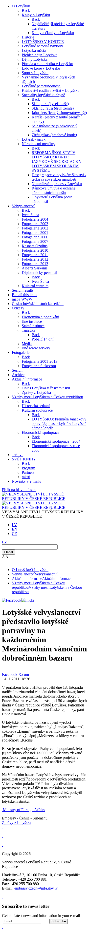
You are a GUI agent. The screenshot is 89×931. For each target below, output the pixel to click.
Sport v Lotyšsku (35, 73)
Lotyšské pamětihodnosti (41, 86)
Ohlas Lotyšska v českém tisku (46, 388)
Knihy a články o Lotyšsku (53, 33)
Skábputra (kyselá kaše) (50, 104)
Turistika (28, 330)
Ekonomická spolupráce (40, 432)
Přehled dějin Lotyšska (39, 55)
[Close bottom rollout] (2, 896)
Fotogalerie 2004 (35, 219)
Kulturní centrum (35, 286)
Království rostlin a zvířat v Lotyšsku (50, 90)
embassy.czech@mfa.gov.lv (36, 888)
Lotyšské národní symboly (42, 46)
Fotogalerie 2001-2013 (39, 361)
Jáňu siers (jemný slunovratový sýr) (59, 113)
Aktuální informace (27, 379)
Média (27, 344)
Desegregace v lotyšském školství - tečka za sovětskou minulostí (59, 177)
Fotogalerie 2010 (35, 250)
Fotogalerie (20, 352)
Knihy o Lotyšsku (36, 15)
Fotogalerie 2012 (35, 259)
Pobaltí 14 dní (42, 339)
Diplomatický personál (39, 272)
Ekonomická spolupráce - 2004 (56, 441)
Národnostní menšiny (38, 144)
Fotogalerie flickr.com (39, 366)
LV (14, 525)
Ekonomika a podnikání (40, 317)
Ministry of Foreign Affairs (24, 810)
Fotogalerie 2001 (35, 232)
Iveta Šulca (40, 281)
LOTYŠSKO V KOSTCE (43, 41)
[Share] (6, 670)
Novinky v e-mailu (26, 481)
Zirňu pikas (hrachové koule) (54, 135)
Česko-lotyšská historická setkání (38, 304)
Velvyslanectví (23, 206)
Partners (28, 472)
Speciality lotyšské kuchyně (43, 95)
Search (17, 370)
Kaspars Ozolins (34, 246)
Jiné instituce (32, 321)
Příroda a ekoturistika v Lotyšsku (47, 64)
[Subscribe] (4, 670)
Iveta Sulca (30, 215)
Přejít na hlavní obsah (19, 490)
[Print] (2, 670)
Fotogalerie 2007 (35, 241)
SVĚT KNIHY (24, 459)
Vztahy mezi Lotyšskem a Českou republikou (47, 397)
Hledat (8, 552)
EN (14, 529)
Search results (22, 290)
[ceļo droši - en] (2, 836)
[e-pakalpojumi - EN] (2, 827)
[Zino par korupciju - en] (2, 845)
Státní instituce (33, 326)
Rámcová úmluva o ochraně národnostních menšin (53, 190)
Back (26, 10)
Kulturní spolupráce (37, 410)
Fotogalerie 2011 (35, 255)
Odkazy (18, 308)
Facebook (9, 674)
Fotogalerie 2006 (35, 237)
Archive (18, 375)
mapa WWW (22, 299)
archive (17, 455)
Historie (28, 37)
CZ (14, 534)
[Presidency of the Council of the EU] (2, 849)
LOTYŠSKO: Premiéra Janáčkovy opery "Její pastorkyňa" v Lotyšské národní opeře (59, 423)
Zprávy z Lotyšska (36, 392)
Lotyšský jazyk (33, 139)
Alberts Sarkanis (34, 268)
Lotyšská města (34, 50)
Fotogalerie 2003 (35, 224)
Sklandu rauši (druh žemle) (53, 108)
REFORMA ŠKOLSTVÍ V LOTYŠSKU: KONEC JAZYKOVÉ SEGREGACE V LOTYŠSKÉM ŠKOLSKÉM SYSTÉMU (57, 161)
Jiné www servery (36, 348)
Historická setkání (36, 406)
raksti (26, 477)
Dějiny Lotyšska (34, 59)
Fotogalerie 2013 (35, 264)
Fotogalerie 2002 (35, 228)
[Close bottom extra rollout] (2, 927)
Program (28, 468)
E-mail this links (24, 295)
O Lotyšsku (21, 6)
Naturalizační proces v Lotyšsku (57, 184)
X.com (23, 674)
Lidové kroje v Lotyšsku (41, 68)
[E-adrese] (2, 840)
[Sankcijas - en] (2, 831)
